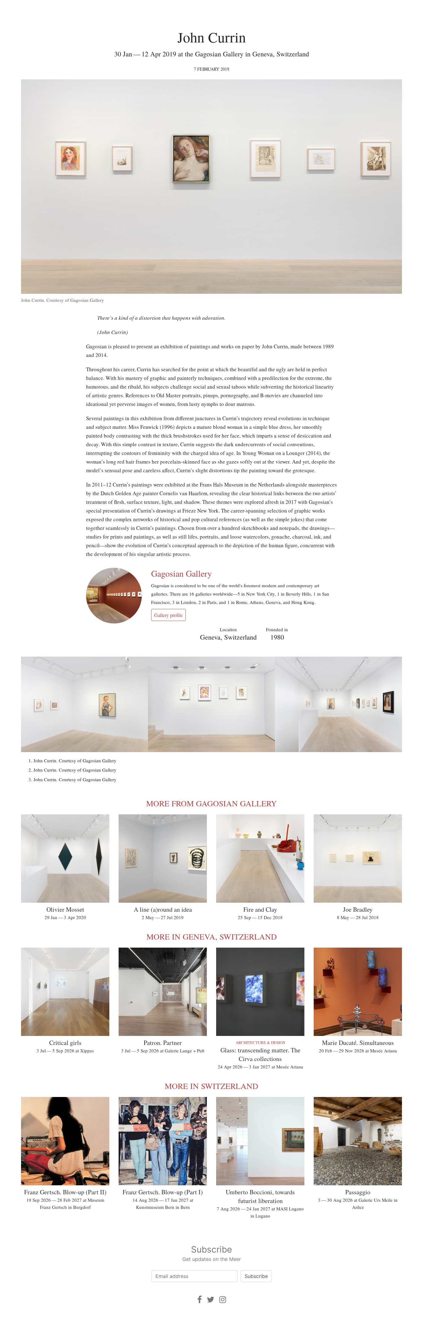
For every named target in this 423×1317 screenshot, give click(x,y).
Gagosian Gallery (181, 573)
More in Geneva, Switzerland (211, 936)
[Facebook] (199, 1299)
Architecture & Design (260, 1042)
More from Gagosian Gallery (211, 803)
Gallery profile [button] (168, 615)
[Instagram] (223, 1299)
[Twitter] (210, 1299)
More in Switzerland (211, 1086)
